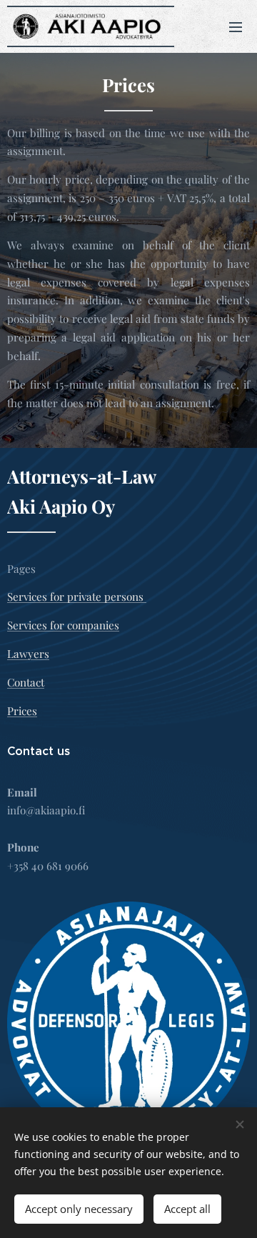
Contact (25, 682)
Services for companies (63, 625)
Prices (22, 711)
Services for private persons (76, 596)
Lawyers (28, 654)
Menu (235, 26)
